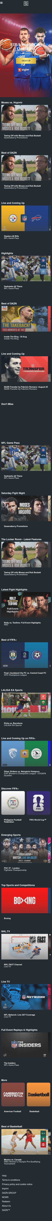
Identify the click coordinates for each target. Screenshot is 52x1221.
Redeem (6, 1201)
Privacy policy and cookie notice (17, 1184)
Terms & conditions (11, 1179)
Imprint (5, 1188)
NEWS (5, 1197)
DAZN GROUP (9, 1192)
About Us (6, 1205)
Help (4, 1175)
